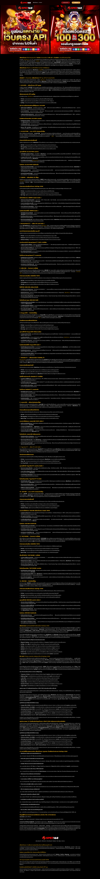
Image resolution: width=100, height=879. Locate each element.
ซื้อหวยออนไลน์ (35, 160)
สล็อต (53, 136)
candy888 (40, 69)
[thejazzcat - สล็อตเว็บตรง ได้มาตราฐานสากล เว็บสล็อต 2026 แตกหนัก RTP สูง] (25, 2)
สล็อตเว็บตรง (35, 2)
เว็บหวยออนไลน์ (23, 359)
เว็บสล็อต (37, 61)
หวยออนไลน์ (22, 180)
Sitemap (40, 2)
